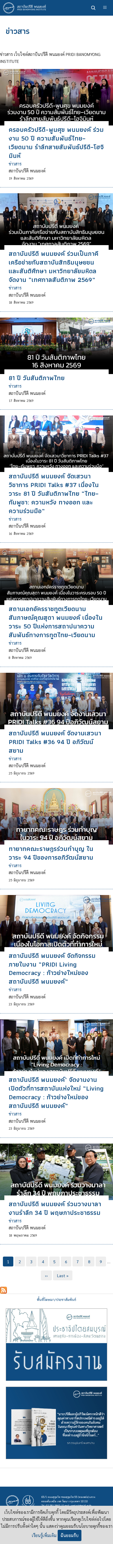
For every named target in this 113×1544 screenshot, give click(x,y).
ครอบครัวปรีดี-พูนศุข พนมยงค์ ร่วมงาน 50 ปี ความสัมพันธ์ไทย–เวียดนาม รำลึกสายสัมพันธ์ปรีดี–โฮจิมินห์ (56, 142)
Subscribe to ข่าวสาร (3, 1290)
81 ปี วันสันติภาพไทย (37, 378)
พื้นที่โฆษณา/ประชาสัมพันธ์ (56, 1299)
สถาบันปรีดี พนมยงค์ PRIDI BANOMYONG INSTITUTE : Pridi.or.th (26, 8)
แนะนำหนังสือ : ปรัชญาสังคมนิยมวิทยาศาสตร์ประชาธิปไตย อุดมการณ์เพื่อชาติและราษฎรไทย (56, 1423)
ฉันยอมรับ (70, 1535)
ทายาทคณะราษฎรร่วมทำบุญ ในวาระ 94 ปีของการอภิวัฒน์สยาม (51, 853)
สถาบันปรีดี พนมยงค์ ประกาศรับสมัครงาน (56, 1344)
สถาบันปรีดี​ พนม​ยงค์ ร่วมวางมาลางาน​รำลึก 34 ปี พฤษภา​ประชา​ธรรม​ (55, 1208)
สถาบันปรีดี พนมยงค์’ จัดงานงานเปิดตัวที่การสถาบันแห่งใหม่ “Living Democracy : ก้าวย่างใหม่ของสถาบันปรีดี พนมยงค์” (56, 1092)
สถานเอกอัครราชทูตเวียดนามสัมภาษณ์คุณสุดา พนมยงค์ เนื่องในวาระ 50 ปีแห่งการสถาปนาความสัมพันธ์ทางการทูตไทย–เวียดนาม (56, 622)
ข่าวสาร (15, 163)
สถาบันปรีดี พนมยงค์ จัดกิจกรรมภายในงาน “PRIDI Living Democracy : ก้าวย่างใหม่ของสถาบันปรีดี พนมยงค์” (52, 968)
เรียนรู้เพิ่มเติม (44, 1535)
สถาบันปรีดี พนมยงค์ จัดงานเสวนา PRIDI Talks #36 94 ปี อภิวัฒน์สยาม (55, 742)
